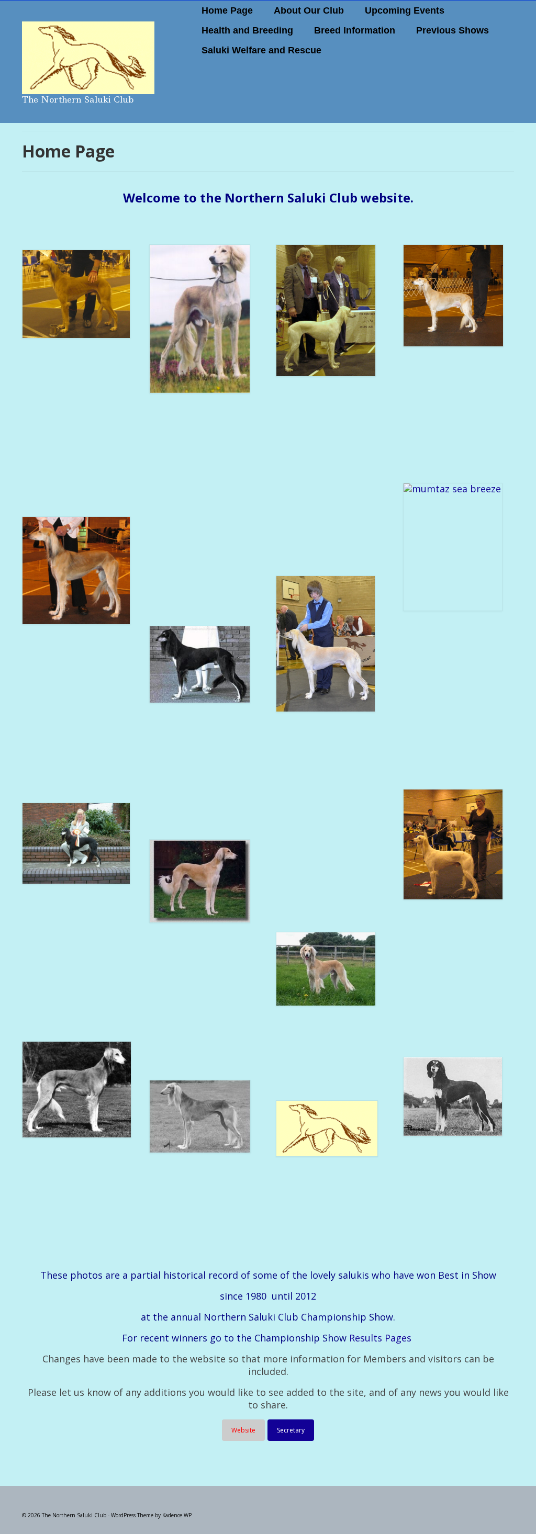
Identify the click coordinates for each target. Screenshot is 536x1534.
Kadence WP (177, 1515)
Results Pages (380, 1338)
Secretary (291, 1430)
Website (243, 1430)
